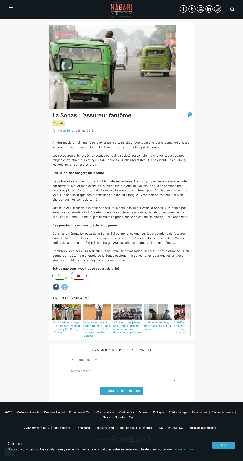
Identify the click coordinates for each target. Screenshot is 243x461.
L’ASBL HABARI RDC (170, 427)
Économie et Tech (80, 412)
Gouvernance (105, 412)
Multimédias (126, 412)
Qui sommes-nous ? (36, 427)
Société (58, 123)
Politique (158, 412)
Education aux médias (202, 427)
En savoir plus (183, 449)
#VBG (9, 412)
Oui (59, 276)
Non (79, 276)
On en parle (82, 427)
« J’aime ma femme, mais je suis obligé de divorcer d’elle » (157, 326)
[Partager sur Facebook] (56, 287)
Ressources (199, 412)
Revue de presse (222, 412)
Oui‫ (223, 445)
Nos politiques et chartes (136, 427)
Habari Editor (65, 130)
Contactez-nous (105, 427)
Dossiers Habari (54, 412)
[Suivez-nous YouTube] (200, 9)
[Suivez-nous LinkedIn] (209, 9)
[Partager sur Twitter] (64, 287)
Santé (106, 417)
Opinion (143, 412)
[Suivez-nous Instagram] (217, 9)
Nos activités (62, 427)
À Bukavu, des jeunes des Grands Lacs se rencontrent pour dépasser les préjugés (127, 327)
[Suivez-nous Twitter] (192, 9)
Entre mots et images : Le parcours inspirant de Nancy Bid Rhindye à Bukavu (66, 327)
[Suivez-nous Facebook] (183, 9)
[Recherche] (232, 9)
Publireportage (178, 412)
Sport (132, 417)
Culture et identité (28, 412)
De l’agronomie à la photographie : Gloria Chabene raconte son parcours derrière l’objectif (96, 329)
